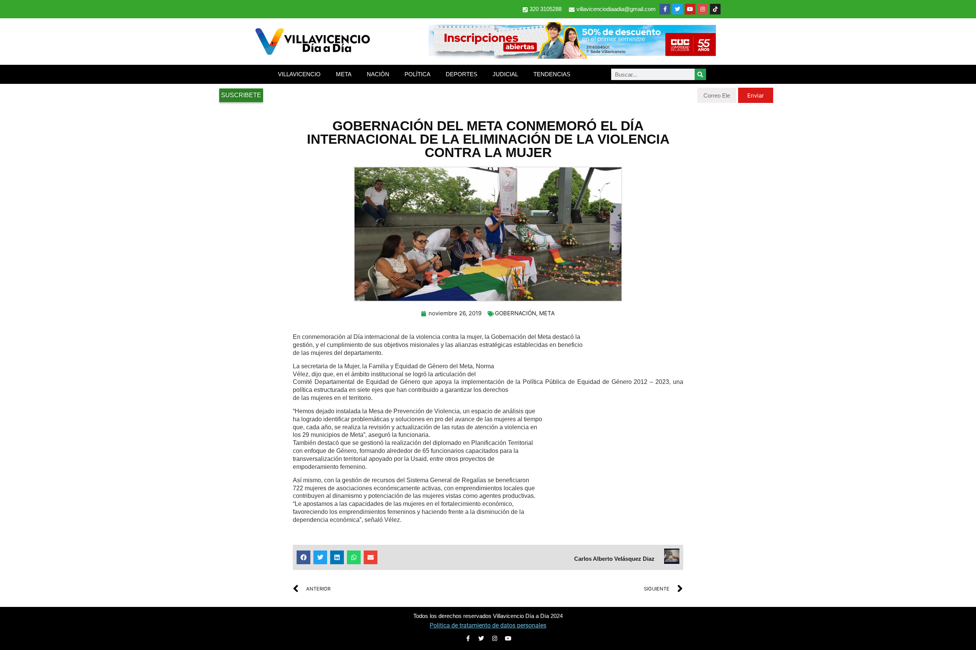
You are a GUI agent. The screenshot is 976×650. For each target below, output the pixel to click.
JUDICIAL (505, 74)
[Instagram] (702, 9)
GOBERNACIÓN (515, 313)
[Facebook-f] (665, 9)
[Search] (700, 74)
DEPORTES (461, 74)
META (344, 74)
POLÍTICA (417, 74)
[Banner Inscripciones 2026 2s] (572, 56)
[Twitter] (677, 9)
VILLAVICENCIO (299, 74)
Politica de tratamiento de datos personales (488, 625)
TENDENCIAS (551, 74)
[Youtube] (690, 9)
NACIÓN (378, 74)
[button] (303, 557)
